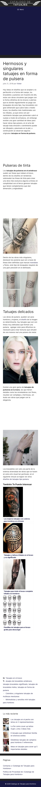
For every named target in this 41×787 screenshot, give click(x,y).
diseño (24, 320)
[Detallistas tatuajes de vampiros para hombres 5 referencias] (6, 742)
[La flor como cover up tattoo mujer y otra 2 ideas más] (6, 728)
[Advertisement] (20, 34)
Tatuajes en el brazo (14, 678)
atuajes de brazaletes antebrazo (19, 681)
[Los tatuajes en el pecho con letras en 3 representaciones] (6, 721)
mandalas (34, 263)
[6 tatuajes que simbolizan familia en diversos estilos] (6, 735)
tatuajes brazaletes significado (15, 684)
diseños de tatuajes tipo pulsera (16, 479)
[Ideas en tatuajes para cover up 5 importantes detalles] (6, 748)
